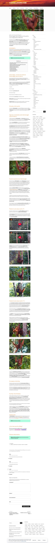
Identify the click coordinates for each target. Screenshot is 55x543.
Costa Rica (35, 42)
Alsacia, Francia (36, 75)
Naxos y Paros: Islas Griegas (37, 83)
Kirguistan (34, 128)
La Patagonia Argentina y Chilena (38, 94)
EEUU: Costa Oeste (36, 44)
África (33, 35)
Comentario (11, 482)
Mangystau (36, 68)
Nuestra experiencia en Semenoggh (15, 65)
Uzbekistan (37, 135)
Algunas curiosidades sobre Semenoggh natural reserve (18, 64)
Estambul (35, 54)
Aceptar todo (34, 540)
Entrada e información (13, 63)
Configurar (44, 540)
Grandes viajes (35, 125)
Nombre (10, 493)
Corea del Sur (35, 53)
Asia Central (34, 66)
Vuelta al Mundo (35, 93)
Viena (34, 88)
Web (10, 501)
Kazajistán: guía (37, 69)
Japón (34, 56)
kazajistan (40, 126)
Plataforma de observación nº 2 (14, 67)
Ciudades (42, 119)
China (39, 119)
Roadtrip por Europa (40, 132)
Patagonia (43, 531)
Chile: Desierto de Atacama (37, 41)
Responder (10, 458)
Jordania (35, 57)
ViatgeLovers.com (18, 3)
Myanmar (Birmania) (36, 100)
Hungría (35, 82)
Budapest (35, 81)
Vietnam (35, 64)
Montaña (34, 129)
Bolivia (34, 40)
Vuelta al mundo (25, 444)
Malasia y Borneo (36, 102)
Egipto (34, 36)
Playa (36, 132)
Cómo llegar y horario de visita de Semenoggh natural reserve (18, 62)
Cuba (34, 43)
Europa (33, 74)
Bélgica (35, 80)
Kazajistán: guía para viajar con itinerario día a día (15, 531)
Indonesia (35, 55)
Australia (35, 98)
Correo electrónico (12, 497)
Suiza (34, 87)
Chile (36, 119)
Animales (12, 444)
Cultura (34, 122)
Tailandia (35, 63)
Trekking (34, 135)
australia (26, 525)
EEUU (41, 122)
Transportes (26, 534)
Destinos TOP (16, 444)
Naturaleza (41, 129)
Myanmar (35, 61)
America (34, 116)
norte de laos (34, 531)
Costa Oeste (41, 525)
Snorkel (37, 532)
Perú (34, 48)
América (34, 39)
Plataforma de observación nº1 (14, 66)
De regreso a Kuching (13, 68)
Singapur (35, 62)
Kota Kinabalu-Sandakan (15, 420)
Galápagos (29, 528)
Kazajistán (35, 67)
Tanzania (35, 37)
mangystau (41, 128)
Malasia (11, 443)
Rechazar (39, 540)
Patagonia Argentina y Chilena (37, 49)
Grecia (39, 125)
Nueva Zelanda (39, 531)
